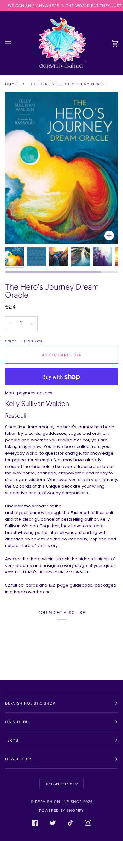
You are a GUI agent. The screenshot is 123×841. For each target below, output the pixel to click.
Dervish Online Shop (58, 802)
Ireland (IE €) (59, 784)
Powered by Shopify (61, 810)
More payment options (28, 393)
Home (11, 84)
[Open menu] (14, 43)
